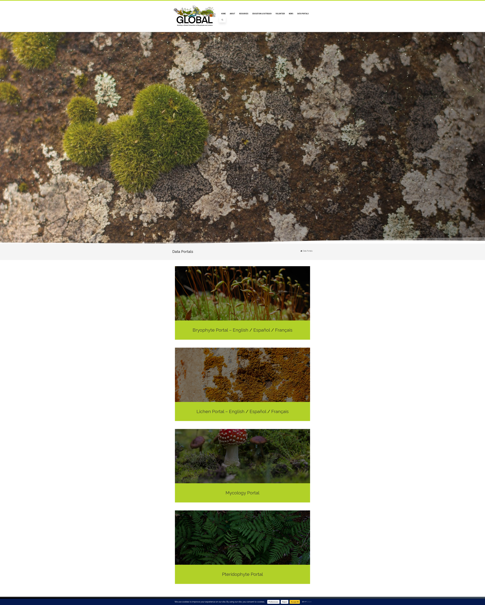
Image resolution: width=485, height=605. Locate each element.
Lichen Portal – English (221, 411)
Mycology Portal (242, 492)
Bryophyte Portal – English (221, 330)
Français (283, 330)
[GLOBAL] (194, 31)
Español (261, 330)
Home (223, 14)
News (291, 14)
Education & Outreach (262, 14)
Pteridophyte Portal (242, 574)
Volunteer (280, 14)
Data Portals (303, 14)
